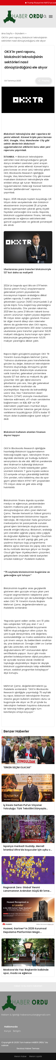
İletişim (17, 1031)
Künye (7, 1031)
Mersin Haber (20, 1056)
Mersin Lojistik (35, 1056)
